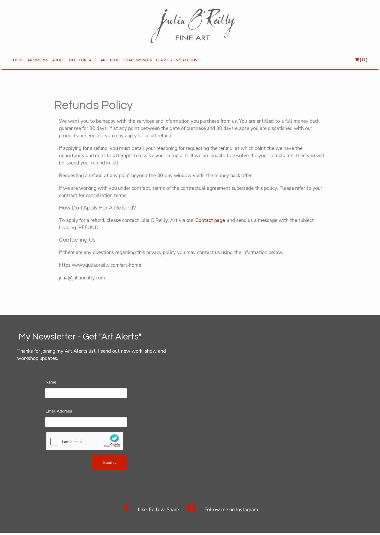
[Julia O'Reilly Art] (126, 510)
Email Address (58, 411)
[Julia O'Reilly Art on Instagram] (191, 510)
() (361, 59)
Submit (109, 462)
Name (50, 382)
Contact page (210, 220)
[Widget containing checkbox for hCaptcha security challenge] (84, 441)
